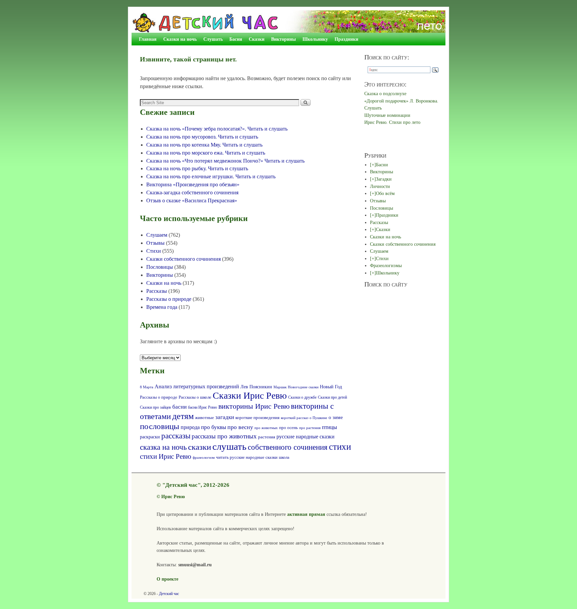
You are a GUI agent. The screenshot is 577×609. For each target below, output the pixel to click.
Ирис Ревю (173, 496)
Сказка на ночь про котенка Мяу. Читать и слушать (204, 145)
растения (266, 436)
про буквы (213, 427)
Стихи (153, 251)
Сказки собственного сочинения (183, 259)
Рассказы (156, 291)
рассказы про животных (224, 436)
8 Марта (146, 387)
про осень (288, 427)
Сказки (256, 39)
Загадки (384, 179)
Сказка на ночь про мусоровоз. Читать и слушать (202, 137)
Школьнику (315, 39)
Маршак (279, 387)
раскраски (150, 436)
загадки (224, 417)
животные (204, 417)
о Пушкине (318, 418)
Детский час (169, 593)
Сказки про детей (332, 397)
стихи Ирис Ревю (165, 456)
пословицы (159, 426)
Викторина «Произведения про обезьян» (192, 184)
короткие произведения (257, 417)
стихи (340, 447)
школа (284, 457)
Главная (148, 39)
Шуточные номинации (387, 115)
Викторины (283, 39)
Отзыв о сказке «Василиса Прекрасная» (191, 200)
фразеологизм (204, 457)
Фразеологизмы (386, 265)
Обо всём (385, 193)
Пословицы (159, 267)
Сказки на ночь (180, 39)
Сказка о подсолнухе (385, 93)
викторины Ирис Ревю (254, 406)
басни (179, 407)
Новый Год (331, 386)
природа (190, 427)
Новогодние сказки (303, 387)
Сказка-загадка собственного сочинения (192, 192)
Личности (380, 186)
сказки (199, 446)
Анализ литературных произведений (197, 386)
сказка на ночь (163, 447)
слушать (229, 446)
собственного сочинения (288, 447)
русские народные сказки (305, 436)
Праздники (346, 39)
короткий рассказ (294, 418)
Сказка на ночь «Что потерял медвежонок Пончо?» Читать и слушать (225, 161)
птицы (329, 427)
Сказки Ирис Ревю (250, 395)
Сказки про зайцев (155, 407)
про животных (266, 428)
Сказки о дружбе (302, 397)
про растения (310, 428)
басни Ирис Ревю (202, 407)
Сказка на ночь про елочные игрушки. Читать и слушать (210, 176)
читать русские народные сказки (246, 457)
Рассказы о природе (168, 299)
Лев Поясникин (256, 386)
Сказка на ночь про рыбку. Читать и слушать (197, 168)
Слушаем (156, 235)
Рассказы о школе (195, 397)
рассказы (175, 435)
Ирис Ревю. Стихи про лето (392, 122)
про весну (240, 427)
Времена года (161, 307)
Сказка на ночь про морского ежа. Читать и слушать (205, 153)
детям (183, 416)
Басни (235, 39)
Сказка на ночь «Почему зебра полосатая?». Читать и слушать (216, 129)
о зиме (336, 417)
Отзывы (155, 243)
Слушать (213, 39)
